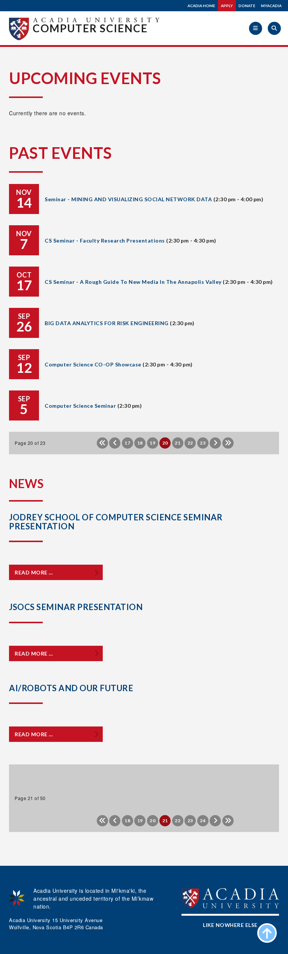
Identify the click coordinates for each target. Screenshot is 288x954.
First (102, 443)
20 (152, 820)
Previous (114, 443)
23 (203, 443)
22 (190, 443)
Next (215, 443)
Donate (246, 5)
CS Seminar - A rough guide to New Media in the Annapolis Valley (133, 282)
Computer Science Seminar (80, 405)
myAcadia (271, 5)
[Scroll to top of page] (267, 933)
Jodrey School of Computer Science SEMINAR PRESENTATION (116, 521)
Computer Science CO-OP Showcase (93, 364)
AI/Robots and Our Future (71, 688)
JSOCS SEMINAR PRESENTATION (75, 607)
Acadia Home (201, 5)
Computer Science (90, 28)
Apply (227, 5)
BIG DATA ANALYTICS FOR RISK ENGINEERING (107, 323)
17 (127, 443)
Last (228, 443)
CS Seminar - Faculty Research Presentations (105, 240)
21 (177, 443)
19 (152, 443)
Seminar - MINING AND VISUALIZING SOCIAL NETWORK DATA (128, 199)
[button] (255, 28)
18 (140, 443)
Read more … (34, 572)
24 (203, 820)
